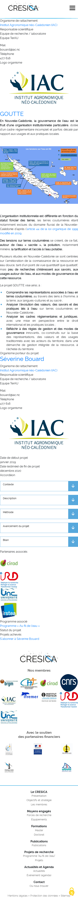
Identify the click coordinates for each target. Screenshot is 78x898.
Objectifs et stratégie (39, 800)
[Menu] (72, 8)
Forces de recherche (39, 815)
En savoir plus (9, 749)
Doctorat (39, 834)
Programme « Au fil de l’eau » (20, 626)
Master (39, 830)
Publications (39, 845)
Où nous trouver (39, 885)
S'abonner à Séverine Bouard (19, 639)
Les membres (39, 804)
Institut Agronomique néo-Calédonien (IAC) (28, 25)
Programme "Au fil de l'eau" (39, 855)
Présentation (39, 795)
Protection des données (44, 895)
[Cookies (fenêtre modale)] (71, 892)
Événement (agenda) (39, 875)
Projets (39, 860)
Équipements (39, 819)
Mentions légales (18, 895)
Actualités (39, 870)
